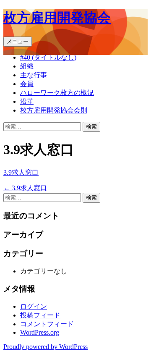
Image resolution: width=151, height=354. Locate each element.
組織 (27, 66)
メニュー (18, 41)
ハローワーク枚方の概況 (57, 92)
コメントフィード (47, 324)
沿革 (27, 101)
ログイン (33, 306)
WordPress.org (39, 332)
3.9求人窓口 (21, 172)
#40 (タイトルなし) (48, 57)
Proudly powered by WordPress (45, 346)
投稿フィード (40, 315)
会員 (27, 83)
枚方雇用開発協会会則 (53, 110)
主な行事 (33, 75)
